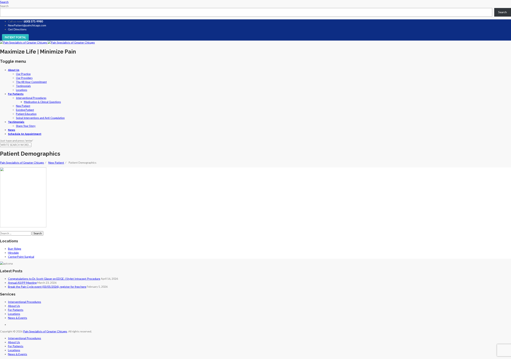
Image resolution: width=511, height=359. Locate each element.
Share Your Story (26, 125)
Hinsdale (13, 252)
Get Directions (17, 29)
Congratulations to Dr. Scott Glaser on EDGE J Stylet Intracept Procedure (54, 278)
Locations (21, 89)
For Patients (16, 94)
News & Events (17, 317)
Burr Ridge (14, 248)
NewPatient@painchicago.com (27, 25)
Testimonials (23, 86)
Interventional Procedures (31, 97)
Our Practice (23, 74)
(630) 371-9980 (33, 21)
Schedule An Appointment (24, 134)
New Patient (23, 105)
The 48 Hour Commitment (31, 82)
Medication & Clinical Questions (42, 101)
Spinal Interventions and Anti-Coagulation (40, 117)
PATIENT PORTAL (15, 37)
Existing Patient (25, 109)
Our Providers (24, 78)
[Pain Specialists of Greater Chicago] (47, 42)
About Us (13, 70)
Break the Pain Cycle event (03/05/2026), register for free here (47, 286)
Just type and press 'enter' (16, 140)
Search (4, 6)
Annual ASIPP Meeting (22, 282)
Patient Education (26, 113)
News (11, 130)
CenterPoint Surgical (21, 256)
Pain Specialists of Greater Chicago (45, 331)
